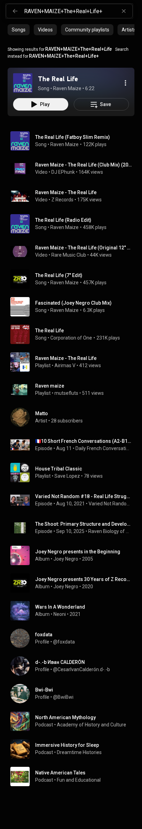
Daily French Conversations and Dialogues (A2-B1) (103, 448)
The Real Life (49, 330)
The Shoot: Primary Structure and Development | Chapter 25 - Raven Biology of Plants (83, 524)
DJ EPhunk (63, 172)
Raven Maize (64, 144)
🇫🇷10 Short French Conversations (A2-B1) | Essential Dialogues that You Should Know (83, 441)
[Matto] (74, 417)
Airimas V (64, 365)
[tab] (19, 29)
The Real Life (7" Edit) (58, 275)
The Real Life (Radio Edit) (63, 220)
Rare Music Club (68, 255)
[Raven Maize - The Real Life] (74, 362)
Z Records (62, 199)
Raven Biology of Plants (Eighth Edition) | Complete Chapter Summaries (110, 531)
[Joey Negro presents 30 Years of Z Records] (74, 583)
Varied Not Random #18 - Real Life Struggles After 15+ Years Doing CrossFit (83, 496)
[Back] (15, 11)
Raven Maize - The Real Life (66, 192)
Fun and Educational (79, 780)
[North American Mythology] (74, 721)
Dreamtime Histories (79, 752)
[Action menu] (125, 83)
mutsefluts (66, 393)
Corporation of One (71, 338)
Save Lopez (67, 476)
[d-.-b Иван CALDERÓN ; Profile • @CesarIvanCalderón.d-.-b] (74, 666)
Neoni (59, 614)
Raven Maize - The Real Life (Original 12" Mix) (83, 247)
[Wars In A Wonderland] (74, 611)
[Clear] (123, 11)
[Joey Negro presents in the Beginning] (74, 555)
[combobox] (78, 11)
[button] (22, 83)
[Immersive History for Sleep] (74, 749)
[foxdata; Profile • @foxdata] (74, 638)
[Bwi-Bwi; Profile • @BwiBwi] (74, 693)
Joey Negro (65, 559)
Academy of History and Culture (91, 724)
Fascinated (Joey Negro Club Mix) (73, 303)
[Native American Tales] (74, 776)
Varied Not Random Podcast (110, 503)
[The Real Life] (22, 83)
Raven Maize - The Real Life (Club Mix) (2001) (83, 165)
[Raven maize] (74, 389)
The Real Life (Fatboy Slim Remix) (72, 137)
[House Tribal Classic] (74, 472)
